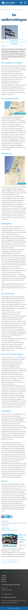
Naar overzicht (14, 41)
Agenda (3, 579)
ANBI (14, 600)
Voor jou (8, 9)
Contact (3, 581)
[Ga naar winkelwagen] (21, 2)
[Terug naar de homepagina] (9, 2)
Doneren (3, 575)
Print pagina (14, 44)
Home (3, 9)
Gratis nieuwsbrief (6, 561)
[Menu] (25, 2)
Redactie (3, 46)
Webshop (4, 577)
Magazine (15, 561)
